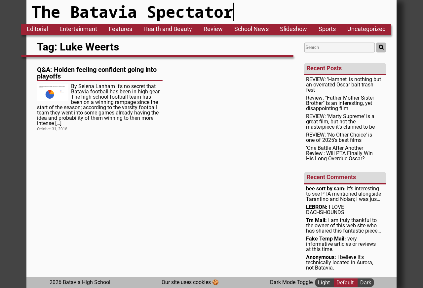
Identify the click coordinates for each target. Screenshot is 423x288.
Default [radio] (345, 282)
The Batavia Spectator (132, 11)
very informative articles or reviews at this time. (341, 244)
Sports (327, 29)
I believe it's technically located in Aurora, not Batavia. (339, 263)
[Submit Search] (381, 47)
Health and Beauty (167, 29)
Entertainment (78, 29)
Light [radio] (324, 282)
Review (213, 29)
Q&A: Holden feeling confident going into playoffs (97, 73)
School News (251, 29)
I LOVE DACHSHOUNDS (325, 210)
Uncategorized (366, 29)
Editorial (37, 29)
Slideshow (293, 29)
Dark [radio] (365, 282)
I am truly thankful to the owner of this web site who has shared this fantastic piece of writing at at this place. (341, 226)
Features (120, 29)
